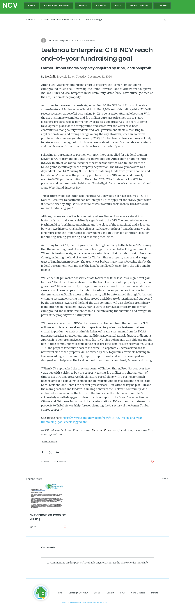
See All (165, 478)
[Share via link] (65, 452)
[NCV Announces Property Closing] (48, 496)
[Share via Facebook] (42, 452)
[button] (165, 19)
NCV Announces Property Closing (48, 517)
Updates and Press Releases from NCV (60, 19)
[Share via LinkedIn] (57, 452)
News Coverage (94, 19)
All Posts (30, 19)
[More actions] (152, 40)
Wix (106, 602)
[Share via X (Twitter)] (50, 452)
